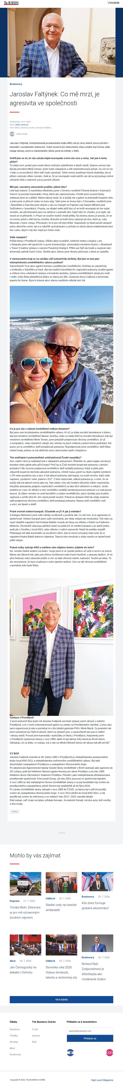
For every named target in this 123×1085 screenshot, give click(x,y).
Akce (13, 961)
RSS (34, 1042)
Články (13, 1021)
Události (50, 898)
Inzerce (36, 1035)
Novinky (14, 1042)
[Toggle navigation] (113, 3)
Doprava (14, 901)
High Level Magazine (102, 1080)
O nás (35, 1029)
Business (15, 1029)
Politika (15, 811)
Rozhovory (16, 84)
